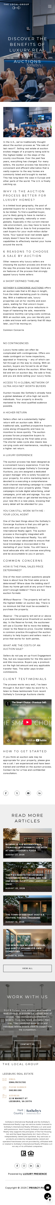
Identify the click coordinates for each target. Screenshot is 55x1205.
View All (27, 968)
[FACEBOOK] (17, 1165)
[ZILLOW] (37, 1165)
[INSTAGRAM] (24, 1165)
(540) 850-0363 (15, 1090)
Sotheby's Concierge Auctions (23, 287)
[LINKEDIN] (31, 1165)
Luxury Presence (35, 1174)
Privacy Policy (39, 1187)
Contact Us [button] (27, 1044)
